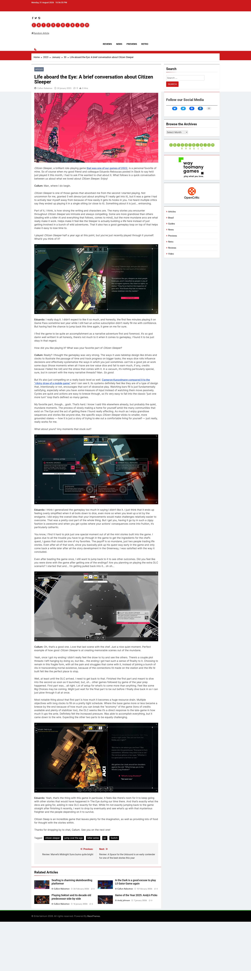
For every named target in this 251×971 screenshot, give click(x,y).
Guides (171, 223)
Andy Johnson (123, 900)
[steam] (39, 18)
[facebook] (32, 18)
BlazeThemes (93, 916)
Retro (144, 44)
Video (171, 253)
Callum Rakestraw (44, 88)
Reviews (107, 44)
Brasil (171, 217)
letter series (93, 838)
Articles (39, 69)
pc (105, 838)
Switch (114, 838)
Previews (132, 44)
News (119, 44)
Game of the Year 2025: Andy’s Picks (136, 895)
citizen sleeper (52, 838)
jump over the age (73, 838)
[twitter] (35, 18)
